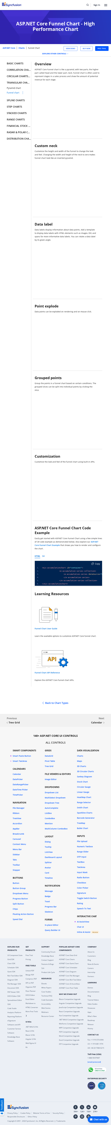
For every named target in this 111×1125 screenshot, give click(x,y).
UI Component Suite (14, 955)
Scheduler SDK (13, 967)
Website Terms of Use (41, 1113)
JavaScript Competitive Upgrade (71, 1007)
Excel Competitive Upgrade (69, 1040)
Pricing (28, 959)
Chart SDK (11, 963)
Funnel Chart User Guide (46, 628)
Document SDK (13, 988)
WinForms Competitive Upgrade (71, 1024)
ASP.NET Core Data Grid (68, 955)
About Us (91, 952)
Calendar (96, 722)
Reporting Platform (14, 1016)
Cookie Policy (25, 1113)
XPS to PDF (30, 983)
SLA (42, 968)
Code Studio (12, 1008)
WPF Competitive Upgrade (69, 1028)
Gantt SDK (11, 971)
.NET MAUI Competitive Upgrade (71, 1019)
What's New (92, 1016)
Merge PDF (30, 975)
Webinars (45, 1012)
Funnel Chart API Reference (47, 672)
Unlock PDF (30, 971)
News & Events (93, 964)
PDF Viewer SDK (13, 992)
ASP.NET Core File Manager (69, 976)
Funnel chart (13, 92)
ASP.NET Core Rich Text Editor (70, 980)
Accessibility (46, 1004)
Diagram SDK (12, 980)
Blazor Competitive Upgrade (69, 999)
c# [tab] (43, 556)
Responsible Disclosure (16, 1116)
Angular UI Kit (31, 1039)
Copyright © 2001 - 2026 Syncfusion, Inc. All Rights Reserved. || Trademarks (36, 1121)
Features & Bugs (47, 964)
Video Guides (92, 1004)
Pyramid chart (14, 88)
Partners (91, 976)
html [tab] (37, 556)
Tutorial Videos (93, 1000)
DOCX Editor (30, 995)
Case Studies (46, 992)
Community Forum (48, 952)
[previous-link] (7, 723)
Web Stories (45, 1008)
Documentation (93, 992)
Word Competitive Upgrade (69, 1036)
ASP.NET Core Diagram (67, 971)
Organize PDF (31, 987)
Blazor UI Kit (30, 1035)
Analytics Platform (14, 1012)
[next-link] (103, 723)
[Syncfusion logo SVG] (12, 4)
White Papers (46, 988)
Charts (22, 48)
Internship (91, 972)
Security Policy (58, 1113)
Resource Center (47, 1016)
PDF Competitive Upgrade (69, 1032)
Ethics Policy (32, 1116)
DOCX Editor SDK (13, 996)
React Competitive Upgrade (69, 1011)
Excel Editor (30, 999)
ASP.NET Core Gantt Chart (69, 963)
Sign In (97, 5)
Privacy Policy (12, 1113)
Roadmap (91, 1020)
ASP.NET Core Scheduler (68, 967)
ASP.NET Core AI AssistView (69, 984)
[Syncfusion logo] (18, 1107)
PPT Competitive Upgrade (68, 1044)
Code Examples (47, 1000)
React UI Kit (30, 1031)
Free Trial (29, 955)
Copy (97, 563)
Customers (92, 956)
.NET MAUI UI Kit (32, 1027)
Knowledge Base (47, 956)
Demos (90, 988)
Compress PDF (31, 979)
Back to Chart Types (56, 703)
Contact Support (47, 960)
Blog (89, 960)
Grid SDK (10, 959)
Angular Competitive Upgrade (70, 1003)
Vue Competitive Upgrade (68, 1015)
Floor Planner (31, 991)
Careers (91, 968)
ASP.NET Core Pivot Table (68, 988)
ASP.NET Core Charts (67, 959)
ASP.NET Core (9, 48)
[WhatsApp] (97, 1068)
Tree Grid (14, 722)
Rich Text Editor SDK (14, 976)
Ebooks (44, 983)
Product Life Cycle (48, 972)
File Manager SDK (14, 984)
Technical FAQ (46, 996)
